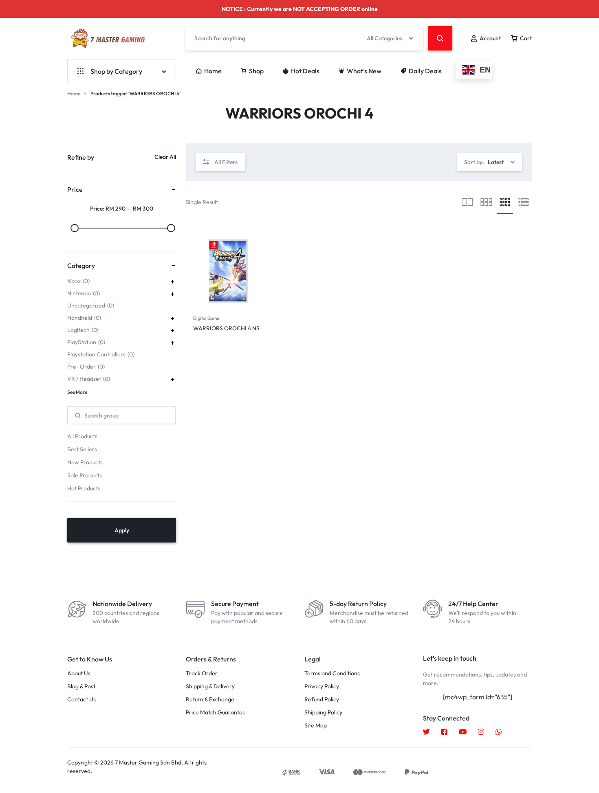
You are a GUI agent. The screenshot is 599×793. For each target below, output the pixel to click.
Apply (122, 530)
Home (213, 71)
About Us (78, 673)
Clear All (165, 156)
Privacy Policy (321, 686)
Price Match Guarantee (216, 712)
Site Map (315, 725)
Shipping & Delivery (210, 686)
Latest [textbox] (496, 162)
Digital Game (206, 318)
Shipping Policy (323, 712)
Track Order (202, 673)
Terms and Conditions (332, 673)
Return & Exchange (210, 699)
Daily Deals (425, 71)
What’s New (364, 71)
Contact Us (81, 699)
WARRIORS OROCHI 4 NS (226, 328)
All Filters (226, 162)
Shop (256, 71)
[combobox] (489, 162)
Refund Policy (321, 699)
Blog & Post (81, 686)
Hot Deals (305, 71)
